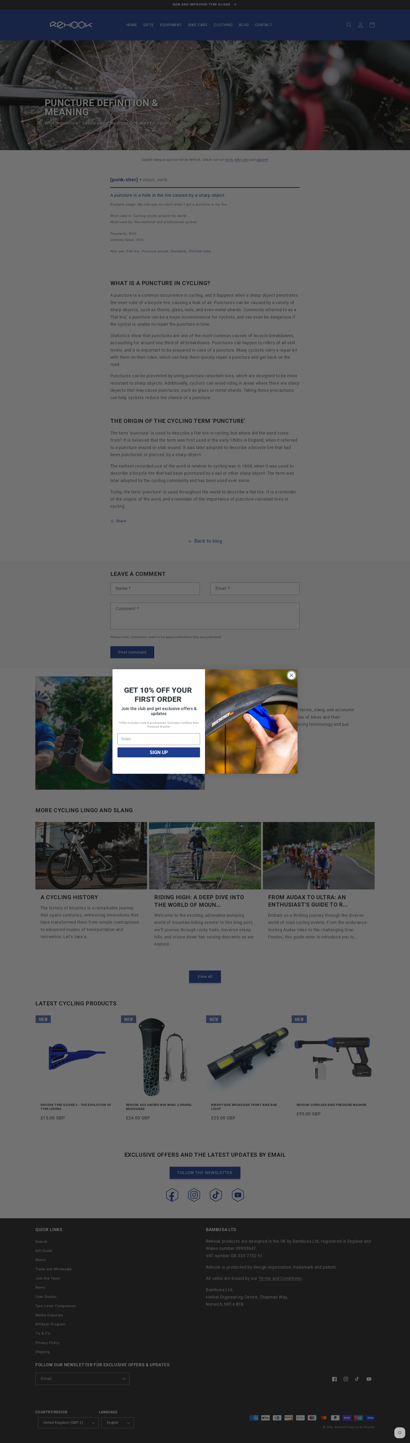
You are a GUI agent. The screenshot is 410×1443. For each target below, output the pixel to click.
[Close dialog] (291, 675)
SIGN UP (159, 752)
